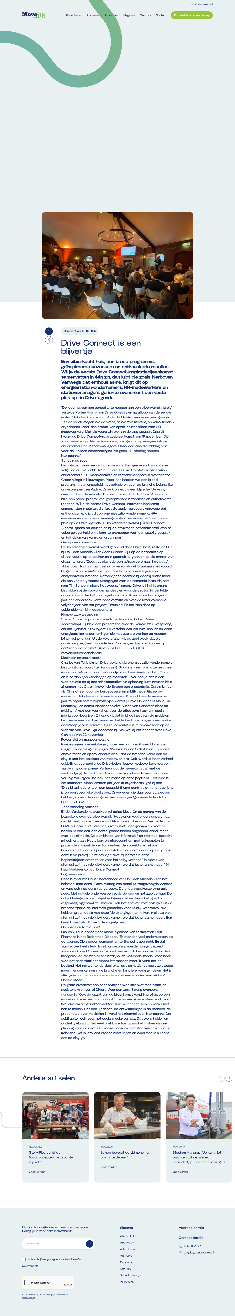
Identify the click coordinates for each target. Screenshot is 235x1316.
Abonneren (93, 15)
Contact (161, 15)
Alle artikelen (73, 15)
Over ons (146, 15)
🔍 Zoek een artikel (202, 4)
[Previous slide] (221, 1078)
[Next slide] (229, 1078)
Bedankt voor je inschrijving (191, 15)
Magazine (130, 15)
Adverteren (112, 15)
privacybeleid (28, 1298)
